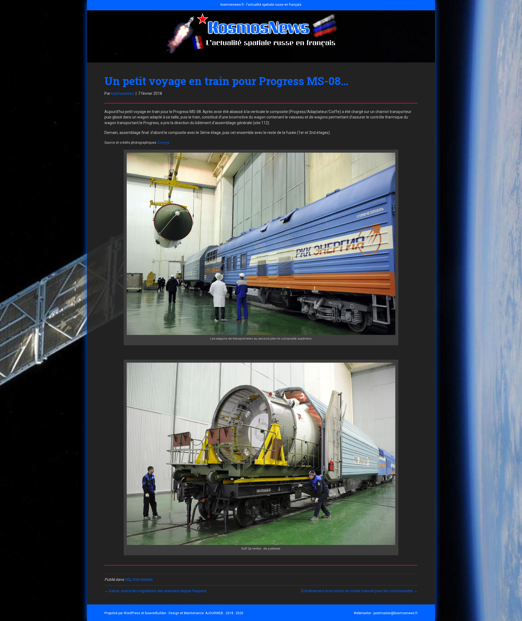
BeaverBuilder (155, 613)
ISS (127, 579)
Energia (163, 143)
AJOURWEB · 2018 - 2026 (224, 613)
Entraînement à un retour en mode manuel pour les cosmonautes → (359, 591)
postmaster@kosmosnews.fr (396, 613)
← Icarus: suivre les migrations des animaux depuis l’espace (155, 591)
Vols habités (142, 579)
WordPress (132, 613)
